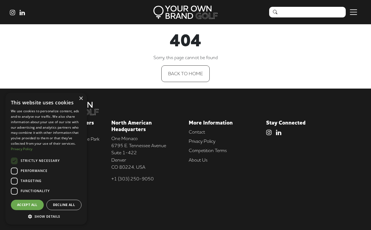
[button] (46, 216)
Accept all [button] (27, 204)
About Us (198, 160)
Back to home (185, 73)
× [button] (81, 98)
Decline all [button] (64, 204)
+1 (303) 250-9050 (132, 178)
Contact (197, 132)
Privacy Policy (202, 141)
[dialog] (46, 159)
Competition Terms (208, 150)
